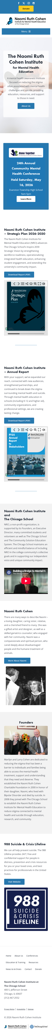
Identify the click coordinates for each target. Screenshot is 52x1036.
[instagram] (29, 3)
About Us (19, 955)
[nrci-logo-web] (26, 17)
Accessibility (21, 1009)
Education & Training (15, 962)
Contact (28, 969)
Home (8, 955)
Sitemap (31, 1009)
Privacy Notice (9, 1009)
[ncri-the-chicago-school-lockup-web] (26, 1026)
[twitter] (24, 3)
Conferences (32, 955)
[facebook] (19, 3)
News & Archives (13, 969)
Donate (38, 969)
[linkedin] (34, 3)
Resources (33, 962)
